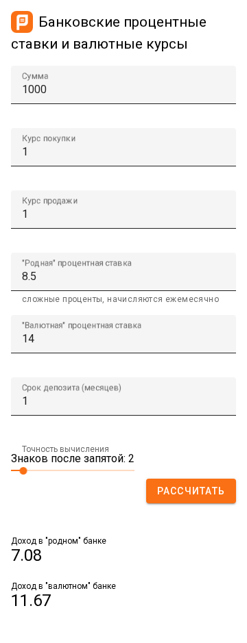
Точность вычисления (65, 449)
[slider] (72, 469)
